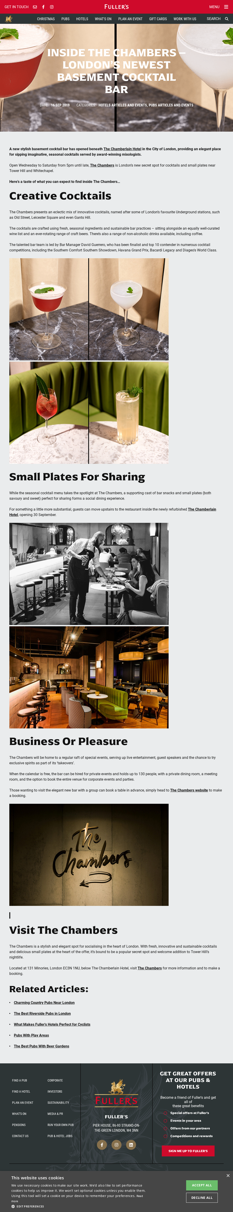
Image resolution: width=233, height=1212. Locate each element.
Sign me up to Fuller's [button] (188, 1151)
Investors (55, 1091)
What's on (19, 1113)
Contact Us (20, 1136)
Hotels (82, 18)
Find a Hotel (21, 1091)
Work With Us (185, 18)
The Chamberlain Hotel (122, 148)
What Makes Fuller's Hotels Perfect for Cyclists (52, 1024)
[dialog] (116, 1191)
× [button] (228, 1176)
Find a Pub (19, 1080)
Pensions (18, 1125)
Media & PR (55, 1113)
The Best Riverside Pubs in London (42, 1013)
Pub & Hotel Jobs (60, 1136)
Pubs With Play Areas (31, 1035)
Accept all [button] (202, 1185)
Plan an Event (130, 18)
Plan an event (22, 1102)
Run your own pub (61, 1125)
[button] (79, 1206)
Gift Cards (158, 18)
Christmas (46, 18)
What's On (103, 18)
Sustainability (58, 1102)
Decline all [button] (202, 1197)
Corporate (55, 1080)
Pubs (65, 18)
